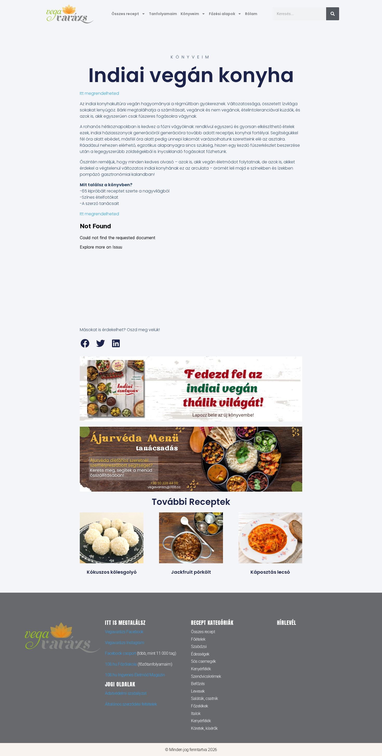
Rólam (251, 13)
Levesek (198, 691)
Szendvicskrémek (206, 676)
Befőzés (198, 683)
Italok (195, 713)
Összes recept (125, 13)
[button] (85, 343)
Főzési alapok (222, 13)
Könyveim (190, 13)
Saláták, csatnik (204, 698)
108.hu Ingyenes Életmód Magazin (135, 674)
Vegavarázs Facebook (124, 631)
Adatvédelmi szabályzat (125, 693)
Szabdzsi (199, 646)
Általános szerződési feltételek (131, 704)
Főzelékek (199, 706)
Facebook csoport (120, 653)
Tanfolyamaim (163, 13)
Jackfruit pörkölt (191, 572)
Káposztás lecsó (270, 572)
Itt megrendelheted (99, 93)
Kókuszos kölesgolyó (112, 572)
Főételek (198, 639)
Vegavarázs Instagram (124, 642)
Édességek (200, 654)
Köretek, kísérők (204, 728)
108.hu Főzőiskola (121, 664)
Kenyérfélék (201, 668)
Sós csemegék (203, 661)
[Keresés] (332, 13)
